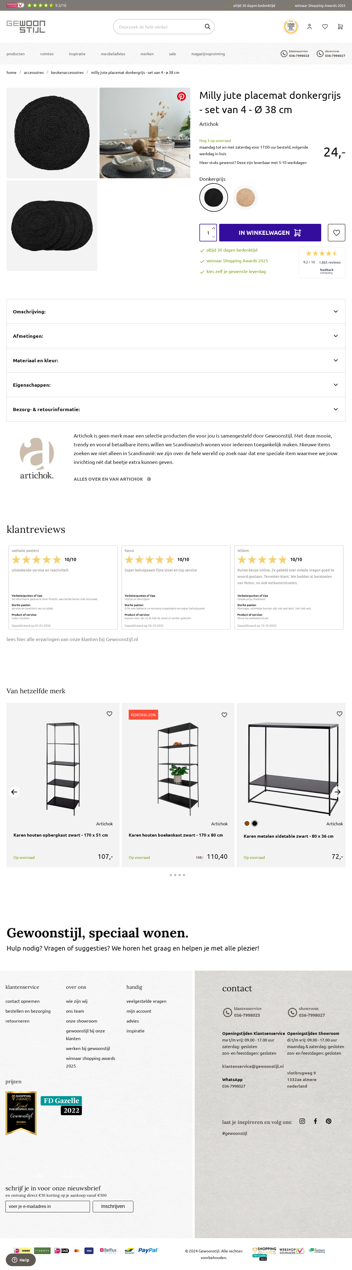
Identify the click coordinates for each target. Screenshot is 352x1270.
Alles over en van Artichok (109, 479)
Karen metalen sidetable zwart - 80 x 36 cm (289, 836)
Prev (14, 791)
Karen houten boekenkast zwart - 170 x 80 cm (176, 835)
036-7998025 (299, 55)
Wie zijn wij (76, 1001)
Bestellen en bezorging (28, 1010)
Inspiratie (136, 1030)
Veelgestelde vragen (146, 1001)
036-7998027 (335, 55)
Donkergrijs (212, 179)
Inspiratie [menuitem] (77, 53)
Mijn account (139, 1010)
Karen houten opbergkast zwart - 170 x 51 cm (60, 835)
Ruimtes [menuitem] (47, 53)
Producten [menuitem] (16, 53)
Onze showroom (81, 1020)
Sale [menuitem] (172, 53)
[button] (109, 713)
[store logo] (26, 27)
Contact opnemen (23, 1001)
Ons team (75, 1010)
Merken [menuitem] (147, 53)
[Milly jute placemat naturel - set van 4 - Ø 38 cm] (245, 197)
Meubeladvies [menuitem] (113, 53)
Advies (133, 1020)
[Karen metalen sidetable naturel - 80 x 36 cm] (246, 823)
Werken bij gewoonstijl (88, 1048)
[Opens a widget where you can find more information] (21, 1260)
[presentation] (16, 53)
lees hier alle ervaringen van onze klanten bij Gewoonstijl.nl (72, 639)
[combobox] (164, 26)
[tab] (32, 989)
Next (337, 791)
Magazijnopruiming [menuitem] (208, 53)
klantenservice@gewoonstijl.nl (253, 1066)
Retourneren (17, 1020)
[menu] (116, 53)
